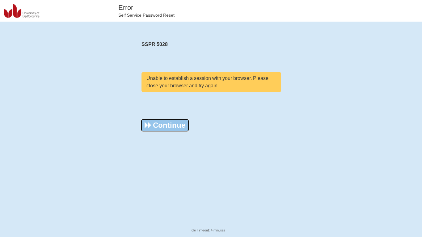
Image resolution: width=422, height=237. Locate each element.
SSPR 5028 (154, 44)
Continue (169, 125)
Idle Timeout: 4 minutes (208, 230)
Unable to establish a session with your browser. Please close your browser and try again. (207, 82)
